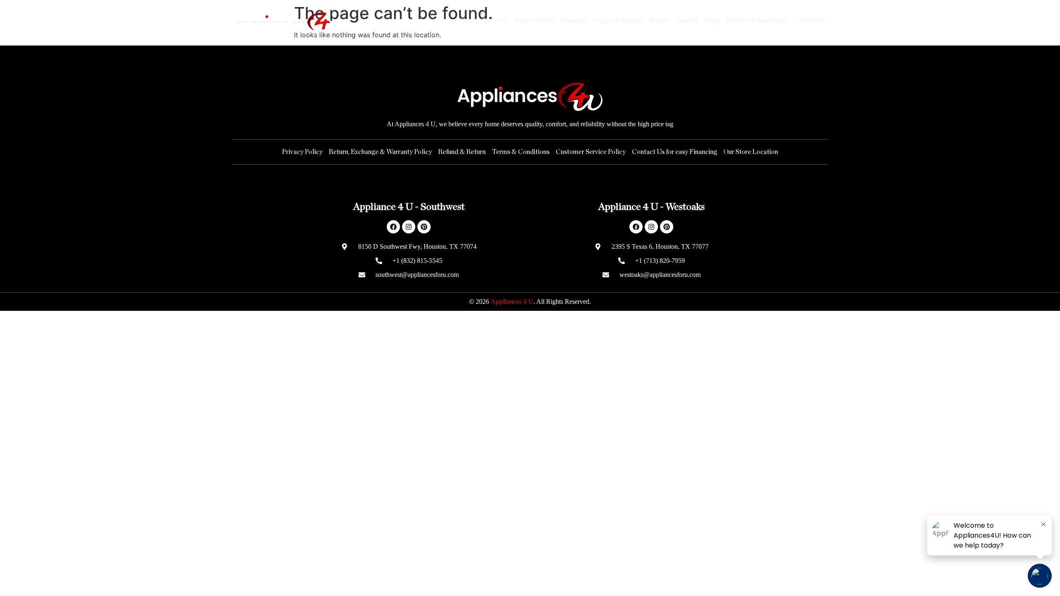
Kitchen (659, 20)
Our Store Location (750, 152)
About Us (494, 20)
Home (466, 20)
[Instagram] (408, 226)
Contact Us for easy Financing (674, 152)
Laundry (687, 20)
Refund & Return (462, 152)
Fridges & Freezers (618, 20)
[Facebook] (393, 226)
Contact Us (809, 20)
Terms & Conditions (520, 152)
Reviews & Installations (757, 20)
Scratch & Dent (534, 20)
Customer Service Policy (591, 152)
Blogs (712, 20)
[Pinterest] (424, 226)
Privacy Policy (302, 152)
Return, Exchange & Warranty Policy (380, 152)
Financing (574, 20)
